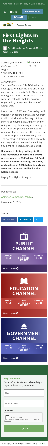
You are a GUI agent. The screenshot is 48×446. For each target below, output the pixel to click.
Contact (34, 17)
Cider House (42, 443)
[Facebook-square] (13, 12)
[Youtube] (11, 12)
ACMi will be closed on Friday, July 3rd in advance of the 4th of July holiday (25, 4)
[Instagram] (16, 12)
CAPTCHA (8, 410)
